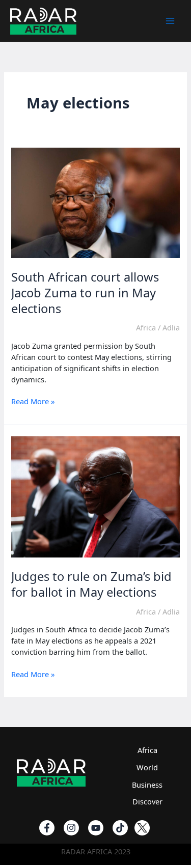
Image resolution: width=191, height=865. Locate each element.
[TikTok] (120, 827)
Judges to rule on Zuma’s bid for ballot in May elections (91, 584)
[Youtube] (95, 827)
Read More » (32, 401)
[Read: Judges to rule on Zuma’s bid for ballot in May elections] (95, 496)
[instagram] (71, 827)
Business (147, 784)
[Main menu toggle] (170, 21)
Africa (146, 327)
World (147, 767)
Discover (147, 801)
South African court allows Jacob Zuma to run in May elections (85, 293)
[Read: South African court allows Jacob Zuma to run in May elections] (95, 202)
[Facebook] (46, 827)
